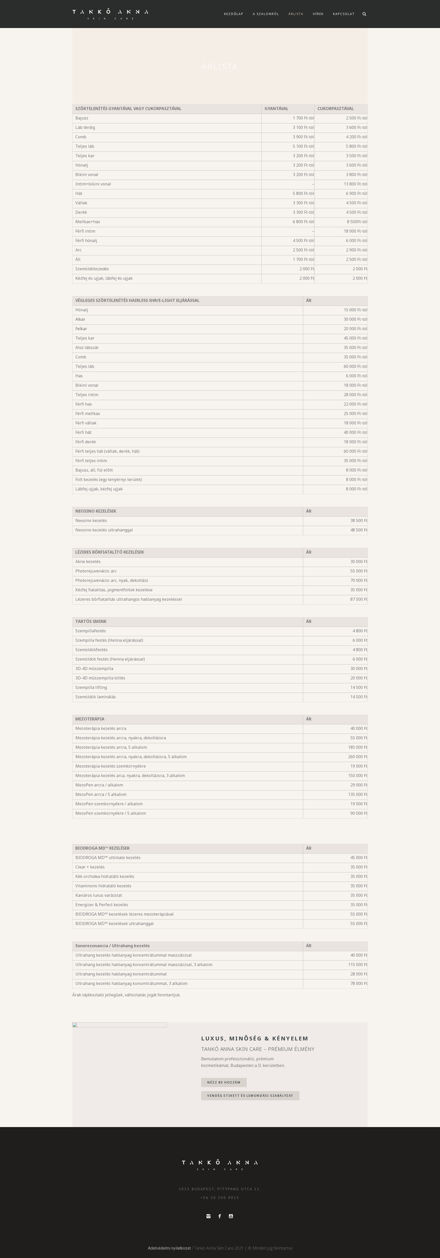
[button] (223, 1082)
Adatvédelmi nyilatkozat (169, 1248)
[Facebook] (219, 1216)
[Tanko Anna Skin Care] (220, 1165)
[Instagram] (208, 1216)
